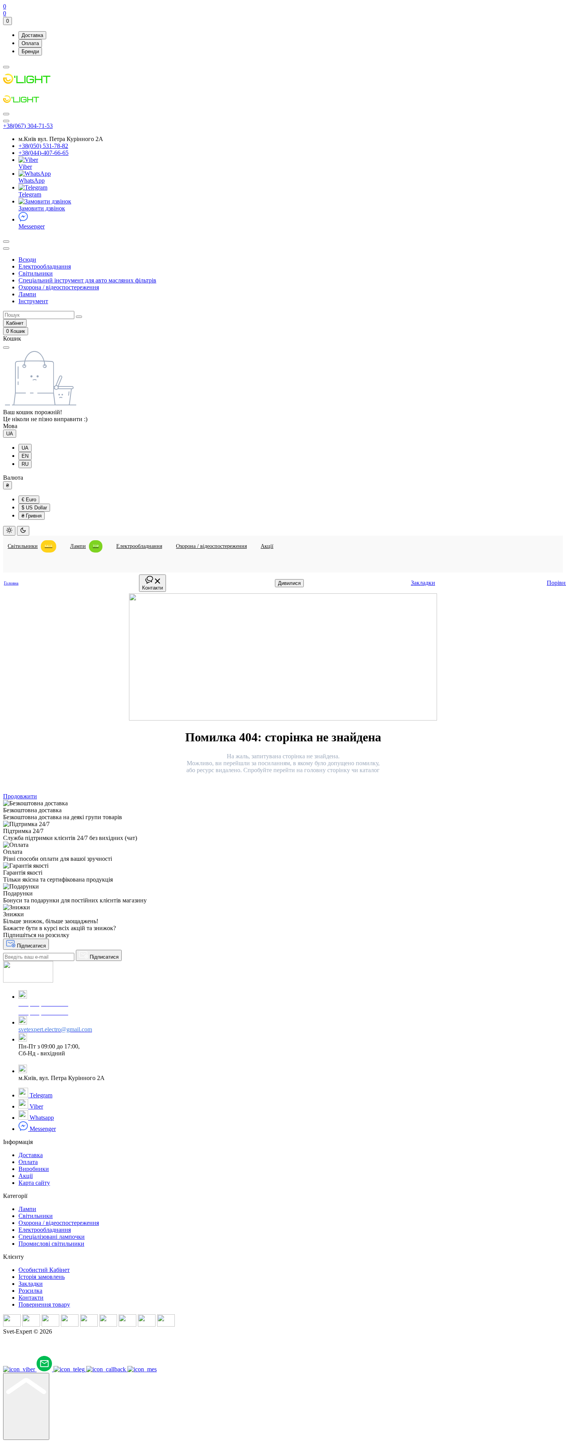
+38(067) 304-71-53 (28, 126)
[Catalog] (6, 114)
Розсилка (30, 1290)
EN (25, 456)
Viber (25, 166)
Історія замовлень (41, 1276)
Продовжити (20, 796)
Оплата (30, 43)
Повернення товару (44, 1304)
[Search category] (6, 248)
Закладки (30, 1283)
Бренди (30, 51)
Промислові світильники (51, 1243)
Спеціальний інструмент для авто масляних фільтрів (87, 280)
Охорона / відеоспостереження (58, 287)
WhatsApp (31, 180)
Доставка (32, 35)
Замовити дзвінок (41, 208)
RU (25, 464)
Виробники (33, 1169)
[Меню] (6, 67)
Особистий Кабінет (44, 1270)
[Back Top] (26, 1406)
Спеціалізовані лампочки (51, 1236)
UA (9, 434)
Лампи (27, 294)
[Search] (6, 241)
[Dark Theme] (23, 531)
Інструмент (33, 301)
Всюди (27, 259)
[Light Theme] (9, 531)
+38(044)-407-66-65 (43, 153)
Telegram (29, 194)
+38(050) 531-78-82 (43, 146)
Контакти (31, 1297)
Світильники (35, 273)
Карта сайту (34, 1182)
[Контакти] (6, 121)
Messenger (31, 226)
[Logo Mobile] (22, 105)
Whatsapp (41, 1117)
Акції (25, 1176)
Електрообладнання (44, 266)
